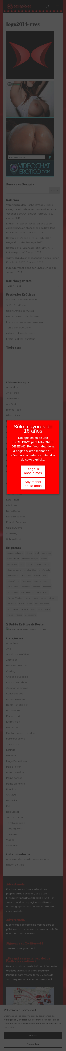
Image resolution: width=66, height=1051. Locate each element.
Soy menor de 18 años (33, 484)
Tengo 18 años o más (33, 471)
